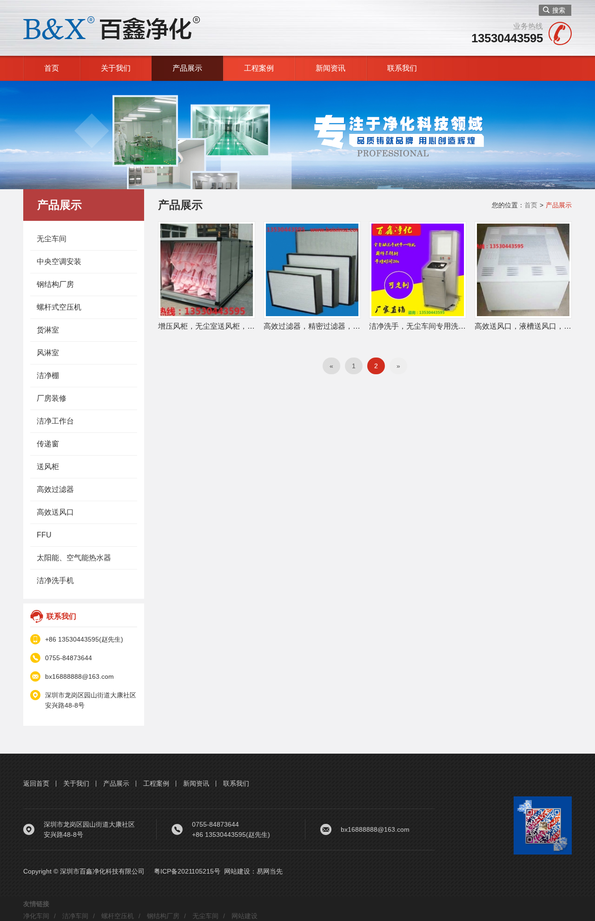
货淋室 (48, 330)
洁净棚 (48, 375)
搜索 (558, 10)
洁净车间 (75, 916)
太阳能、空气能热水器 (74, 558)
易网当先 (270, 871)
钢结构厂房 (55, 284)
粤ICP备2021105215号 (187, 871)
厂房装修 (51, 398)
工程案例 (259, 68)
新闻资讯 (330, 68)
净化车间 (36, 916)
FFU (44, 535)
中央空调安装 (59, 261)
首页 (51, 68)
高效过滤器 (55, 489)
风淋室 (48, 353)
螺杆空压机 (117, 916)
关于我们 (116, 68)
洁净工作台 (55, 421)
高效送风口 (55, 512)
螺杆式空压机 (59, 307)
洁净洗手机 (55, 580)
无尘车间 (51, 239)
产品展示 (187, 68)
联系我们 (402, 68)
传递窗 (48, 444)
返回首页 (36, 783)
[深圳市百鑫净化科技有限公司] (111, 27)
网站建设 (237, 871)
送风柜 (48, 466)
